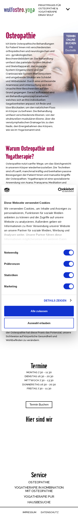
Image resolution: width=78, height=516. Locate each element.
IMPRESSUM (29, 512)
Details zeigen (55, 300)
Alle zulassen (39, 311)
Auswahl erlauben (39, 322)
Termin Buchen (39, 404)
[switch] (68, 264)
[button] (70, 10)
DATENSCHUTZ (50, 512)
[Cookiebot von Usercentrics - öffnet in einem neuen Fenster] (58, 190)
